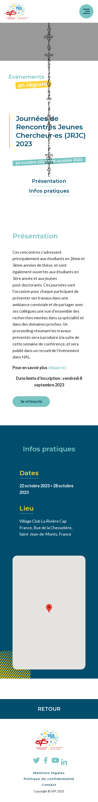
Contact (49, 785)
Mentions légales (49, 773)
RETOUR (49, 709)
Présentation (49, 181)
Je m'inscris (31, 401)
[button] (49, 608)
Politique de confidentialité (49, 779)
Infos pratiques (49, 191)
